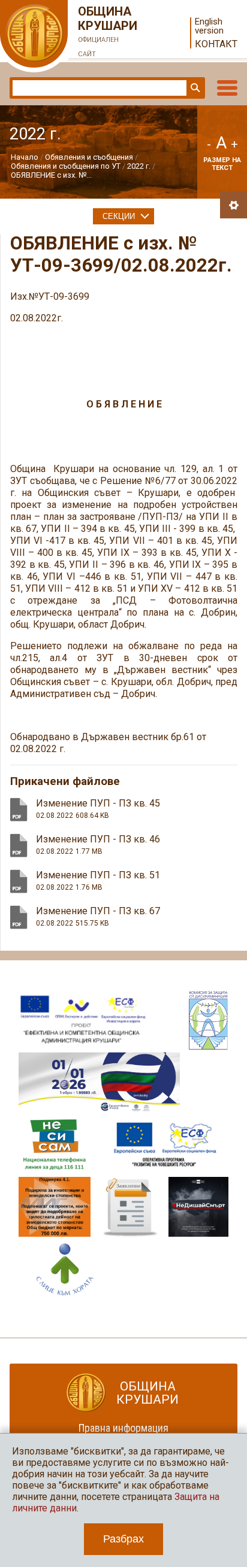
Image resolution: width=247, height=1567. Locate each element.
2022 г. (138, 166)
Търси (194, 88)
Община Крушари (107, 31)
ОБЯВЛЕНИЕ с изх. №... (51, 175)
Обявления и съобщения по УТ (66, 166)
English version (209, 26)
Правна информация (123, 1428)
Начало (24, 157)
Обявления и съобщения (90, 157)
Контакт (216, 43)
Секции (119, 216)
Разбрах (123, 1539)
